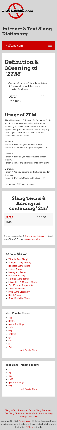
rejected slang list (32, 239)
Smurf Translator (17, 288)
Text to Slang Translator (40, 410)
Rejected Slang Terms (19, 265)
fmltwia (12, 333)
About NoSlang (46, 413)
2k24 (11, 347)
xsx (10, 375)
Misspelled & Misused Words (23, 282)
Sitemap (23, 416)
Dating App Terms (17, 272)
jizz (10, 317)
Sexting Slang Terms (19, 278)
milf (10, 340)
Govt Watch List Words (19, 298)
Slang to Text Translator (16, 410)
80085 (12, 321)
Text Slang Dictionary (14, 413)
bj (9, 343)
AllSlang (29, 427)
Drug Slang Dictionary (19, 291)
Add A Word (31, 413)
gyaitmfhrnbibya (16, 324)
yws (10, 330)
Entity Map (33, 416)
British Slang (15, 295)
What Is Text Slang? (19, 259)
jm (10, 372)
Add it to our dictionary (35, 236)
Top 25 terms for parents (21, 285)
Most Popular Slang (28, 350)
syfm (11, 327)
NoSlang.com (25, 421)
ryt (10, 337)
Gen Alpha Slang (17, 275)
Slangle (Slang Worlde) (20, 262)
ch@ (11, 379)
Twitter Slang (15, 269)
